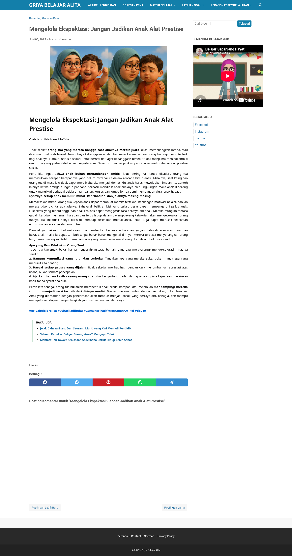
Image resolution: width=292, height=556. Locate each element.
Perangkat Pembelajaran (230, 5)
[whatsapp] (140, 382)
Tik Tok (200, 138)
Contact (136, 536)
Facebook (202, 125)
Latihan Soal (191, 5)
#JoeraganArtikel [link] (121, 311)
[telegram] (172, 382)
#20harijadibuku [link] (70, 311)
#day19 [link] (140, 311)
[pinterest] (108, 382)
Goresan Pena (133, 5)
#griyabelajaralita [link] (43, 311)
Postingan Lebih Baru (45, 507)
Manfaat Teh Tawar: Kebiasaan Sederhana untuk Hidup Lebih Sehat (86, 340)
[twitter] (77, 382)
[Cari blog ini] (260, 5)
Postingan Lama (174, 507)
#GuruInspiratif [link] (95, 311)
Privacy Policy (166, 536)
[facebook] (45, 382)
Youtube (200, 145)
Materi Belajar (161, 5)
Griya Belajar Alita (55, 5)
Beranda (122, 536)
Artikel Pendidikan (102, 5)
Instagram (202, 131)
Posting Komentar (60, 39)
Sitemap (149, 536)
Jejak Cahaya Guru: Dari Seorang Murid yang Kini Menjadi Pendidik (85, 328)
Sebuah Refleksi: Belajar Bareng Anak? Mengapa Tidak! (77, 334)
